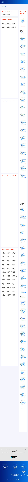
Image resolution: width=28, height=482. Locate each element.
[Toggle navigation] (26, 2)
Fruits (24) (22, 340)
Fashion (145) (23, 332)
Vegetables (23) (23, 402)
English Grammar (5, 468)
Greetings (22, 208)
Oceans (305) (23, 374)
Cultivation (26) (23, 320)
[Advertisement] (9, 64)
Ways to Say (15, 467)
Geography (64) (23, 343)
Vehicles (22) (23, 403)
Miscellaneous (23, 234)
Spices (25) (22, 387)
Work (22, 232)
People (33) (22, 378)
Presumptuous (23, 26)
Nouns (5, 467)
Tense (15, 468)
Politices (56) (23, 380)
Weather (22, 233)
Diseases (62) (23, 325)
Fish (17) (22, 334)
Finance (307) (23, 333)
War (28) (22, 404)
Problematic (22, 21)
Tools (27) (22, 393)
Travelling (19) (23, 396)
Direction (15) (23, 324)
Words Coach (13, 479)
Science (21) (23, 386)
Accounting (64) (23, 301)
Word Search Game (15, 475)
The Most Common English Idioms (23, 33)
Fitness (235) (23, 335)
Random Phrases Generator (15, 474)
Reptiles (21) (23, 385)
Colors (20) (22, 312)
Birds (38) (22, 305)
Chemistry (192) (23, 309)
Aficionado (22, 15)
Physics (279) (23, 379)
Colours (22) (23, 313)
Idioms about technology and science (23, 105)
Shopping (22, 224)
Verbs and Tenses (5, 466)
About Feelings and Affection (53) (23, 298)
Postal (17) (22, 381)
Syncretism (22, 20)
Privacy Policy (24, 468)
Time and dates (23, 217)
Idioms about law (23, 71)
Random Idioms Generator (15, 473)
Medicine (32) (23, 363)
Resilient (22, 22)
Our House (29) (23, 377)
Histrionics (22, 19)
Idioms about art (23, 45)
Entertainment (23, 223)
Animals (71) (23, 304)
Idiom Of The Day (15, 466)
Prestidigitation (23, 18)
